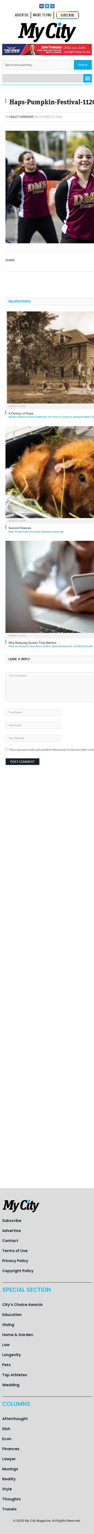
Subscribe (11, 1220)
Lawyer (9, 1459)
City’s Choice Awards (22, 1304)
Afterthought (15, 1418)
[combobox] (37, 65)
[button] (87, 78)
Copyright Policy (17, 1270)
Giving (8, 1324)
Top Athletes (14, 1375)
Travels (9, 1509)
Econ (6, 1438)
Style (7, 1489)
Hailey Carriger (21, 117)
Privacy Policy (15, 1260)
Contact (10, 1240)
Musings (10, 1469)
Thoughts (11, 1499)
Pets (6, 1364)
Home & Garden (17, 1334)
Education (12, 1314)
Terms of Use (15, 1250)
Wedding (10, 1385)
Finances (10, 1449)
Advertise (11, 1230)
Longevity (11, 1354)
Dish (6, 1428)
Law (6, 1344)
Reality (9, 1479)
